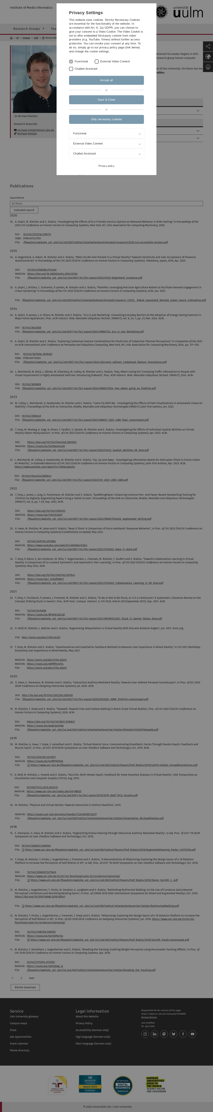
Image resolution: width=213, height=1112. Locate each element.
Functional (81, 61)
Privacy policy (106, 165)
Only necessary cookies (106, 119)
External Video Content (115, 61)
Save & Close (106, 99)
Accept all (106, 80)
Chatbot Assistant (86, 68)
